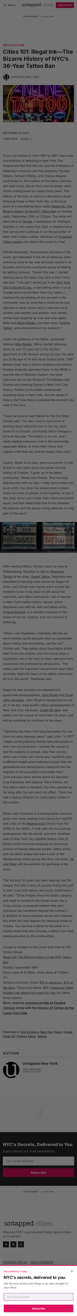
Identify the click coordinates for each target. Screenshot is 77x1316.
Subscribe (38, 1308)
